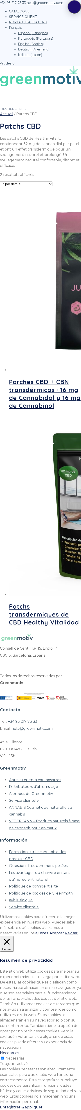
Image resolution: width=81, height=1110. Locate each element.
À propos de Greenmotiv (31, 794)
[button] (74, 7)
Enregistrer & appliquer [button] (21, 1107)
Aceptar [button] (57, 933)
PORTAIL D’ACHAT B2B (28, 22)
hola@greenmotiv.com (32, 728)
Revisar (71, 933)
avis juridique (21, 900)
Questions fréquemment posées (38, 866)
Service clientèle (24, 800)
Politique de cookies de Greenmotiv (41, 893)
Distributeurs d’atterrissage (33, 787)
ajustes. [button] (42, 933)
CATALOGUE (19, 11)
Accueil (6, 114)
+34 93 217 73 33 (22, 721)
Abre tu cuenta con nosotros (35, 780)
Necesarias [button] (9, 1053)
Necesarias (14, 1058)
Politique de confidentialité (33, 886)
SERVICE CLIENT (23, 17)
